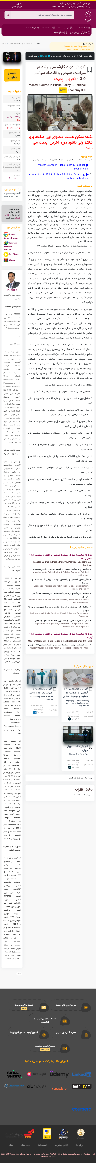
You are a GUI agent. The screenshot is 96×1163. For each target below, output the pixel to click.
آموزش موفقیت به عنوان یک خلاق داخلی (40, 691)
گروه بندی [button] (65, 27)
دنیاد (88, 20)
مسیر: (39, 43)
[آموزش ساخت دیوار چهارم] (78, 734)
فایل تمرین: (15, 148)
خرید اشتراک (31, 27)
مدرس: (17, 174)
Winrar (12, 260)
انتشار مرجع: (73, 713)
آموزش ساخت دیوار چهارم (77, 748)
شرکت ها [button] (48, 27)
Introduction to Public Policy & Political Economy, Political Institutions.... (58, 176)
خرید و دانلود (12, 75)
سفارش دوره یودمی (79, 32)
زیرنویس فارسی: (11, 165)
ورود (18, 3)
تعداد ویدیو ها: (13, 105)
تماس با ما (42, 1145)
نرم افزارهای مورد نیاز (13, 229)
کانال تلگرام (83, 3)
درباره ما (79, 1145)
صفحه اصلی (81, 27)
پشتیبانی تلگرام (66, 3)
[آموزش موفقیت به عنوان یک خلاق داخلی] (42, 677)
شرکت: (73, 717)
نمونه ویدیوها (84, 46)
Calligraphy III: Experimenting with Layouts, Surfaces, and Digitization (77, 703)
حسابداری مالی (14, 43)
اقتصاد (4, 43)
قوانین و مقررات (61, 1145)
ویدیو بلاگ (25, 1145)
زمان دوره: (89, 712)
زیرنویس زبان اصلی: (12, 156)
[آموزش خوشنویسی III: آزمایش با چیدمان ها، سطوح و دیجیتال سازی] (78, 677)
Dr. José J (13, 178)
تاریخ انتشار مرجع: (12, 124)
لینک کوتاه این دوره (12, 189)
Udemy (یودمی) (13, 116)
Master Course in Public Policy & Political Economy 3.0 (63, 167)
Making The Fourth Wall (79, 754)
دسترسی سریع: (88, 43)
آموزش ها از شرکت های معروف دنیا (46, 1061)
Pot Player (14, 254)
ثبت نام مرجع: (88, 716)
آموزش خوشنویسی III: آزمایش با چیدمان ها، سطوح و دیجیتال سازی (75, 692)
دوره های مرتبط (83, 666)
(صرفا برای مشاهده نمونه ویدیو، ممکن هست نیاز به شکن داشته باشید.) (62, 159)
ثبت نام (15, 6)
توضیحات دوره (71, 46)
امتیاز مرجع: (15, 140)
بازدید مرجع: (52, 710)
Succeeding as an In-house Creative (41, 698)
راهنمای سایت (59, 32)
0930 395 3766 (59, 6)
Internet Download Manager (10, 246)
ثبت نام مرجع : (14, 132)
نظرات (68, 49)
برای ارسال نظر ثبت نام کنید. (80, 777)
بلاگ (11, 1145)
